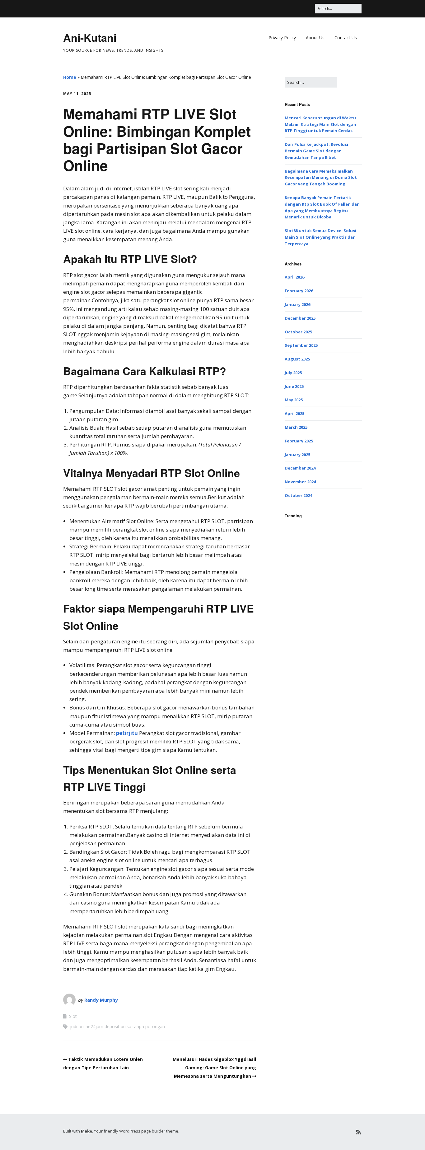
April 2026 (294, 277)
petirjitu (127, 733)
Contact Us (345, 38)
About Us (315, 38)
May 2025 (294, 400)
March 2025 (296, 427)
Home (69, 77)
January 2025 (297, 454)
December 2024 (300, 468)
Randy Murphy (101, 1000)
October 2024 (298, 495)
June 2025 (294, 386)
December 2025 (300, 318)
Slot (73, 1016)
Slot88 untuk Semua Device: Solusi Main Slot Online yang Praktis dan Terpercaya (320, 237)
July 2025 (293, 372)
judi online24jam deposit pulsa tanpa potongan (117, 1026)
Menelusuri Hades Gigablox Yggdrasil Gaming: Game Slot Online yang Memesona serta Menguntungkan (214, 1067)
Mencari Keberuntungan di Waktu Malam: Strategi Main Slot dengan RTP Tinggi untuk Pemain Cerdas (320, 124)
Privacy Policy (282, 38)
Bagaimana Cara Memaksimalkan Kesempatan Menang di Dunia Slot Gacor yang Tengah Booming (321, 177)
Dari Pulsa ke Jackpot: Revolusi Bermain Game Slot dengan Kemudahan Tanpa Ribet (316, 150)
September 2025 (301, 345)
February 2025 (299, 441)
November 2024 (300, 481)
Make (86, 1131)
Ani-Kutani (89, 37)
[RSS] (358, 1132)
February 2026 (299, 290)
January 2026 (297, 304)
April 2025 (294, 413)
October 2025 (298, 332)
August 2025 (297, 359)
